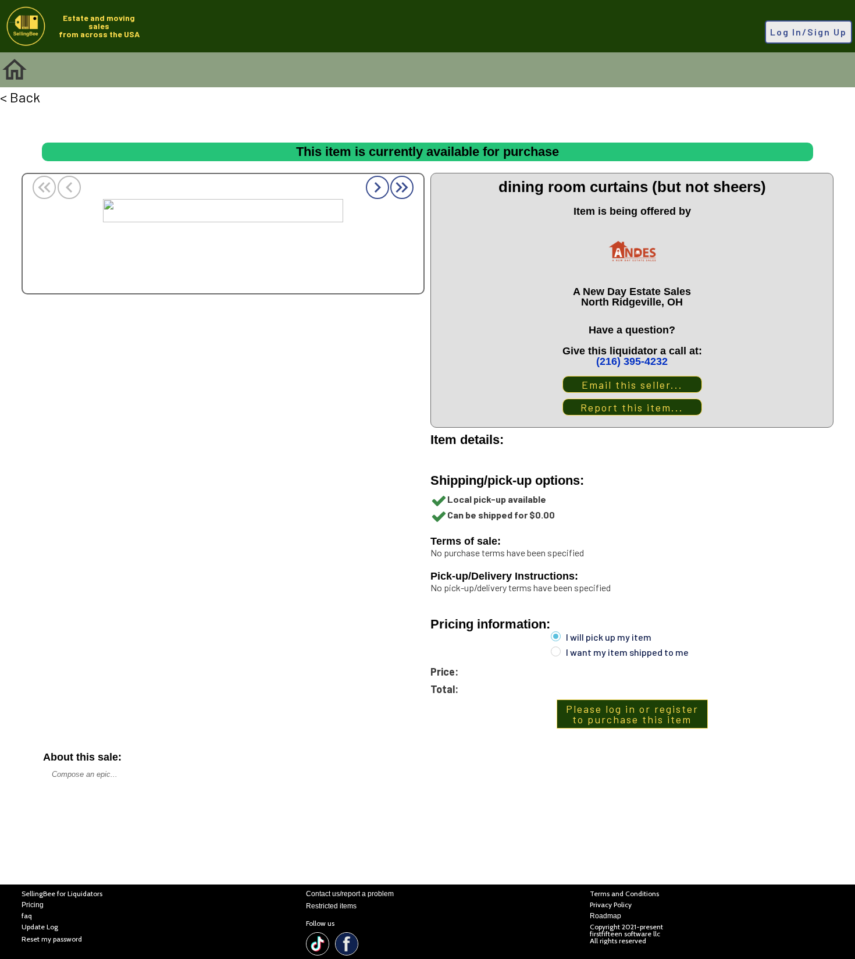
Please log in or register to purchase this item (632, 714)
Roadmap (605, 916)
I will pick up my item (608, 637)
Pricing (33, 905)
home (14, 69)
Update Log (40, 927)
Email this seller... (632, 384)
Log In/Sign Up (808, 31)
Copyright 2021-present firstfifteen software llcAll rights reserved (626, 934)
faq (27, 916)
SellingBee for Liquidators (62, 894)
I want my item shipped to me (627, 652)
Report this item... (631, 407)
